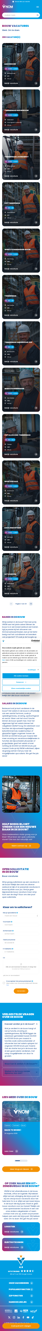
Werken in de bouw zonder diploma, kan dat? (17, 1072)
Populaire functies (19, 1289)
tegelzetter (29, 728)
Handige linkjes (18, 1302)
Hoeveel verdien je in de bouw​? (20, 1024)
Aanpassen (20, 682)
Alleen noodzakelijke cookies (21, 688)
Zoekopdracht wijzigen (21, 1326)
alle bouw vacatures (20, 695)
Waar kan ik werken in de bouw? (20, 1063)
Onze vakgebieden (19, 1283)
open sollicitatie (28, 837)
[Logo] (7, 6)
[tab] (17, 1160)
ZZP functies (16, 1295)
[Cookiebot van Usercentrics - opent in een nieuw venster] (31, 641)
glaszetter (6, 733)
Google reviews (27, 1274)
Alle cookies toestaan (21, 676)
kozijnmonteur (25, 731)
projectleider (7, 743)
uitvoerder (28, 741)
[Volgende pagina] (31, 604)
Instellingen (32, 669)
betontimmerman (10, 731)
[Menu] (37, 7)
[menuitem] (21, 15)
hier (3, 660)
